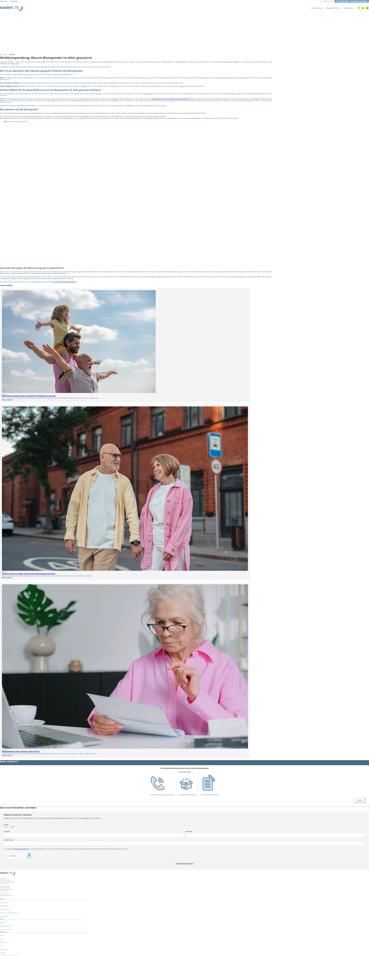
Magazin (2, 922)
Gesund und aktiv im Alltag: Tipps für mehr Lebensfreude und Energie (28, 574)
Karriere (2, 939)
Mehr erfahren (7, 400)
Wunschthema (183, 772)
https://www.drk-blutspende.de (65, 282)
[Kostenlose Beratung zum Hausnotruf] (157, 783)
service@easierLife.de (360, 1)
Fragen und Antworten (6, 929)
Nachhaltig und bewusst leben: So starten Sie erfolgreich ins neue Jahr (29, 396)
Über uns (2, 935)
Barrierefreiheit (4, 949)
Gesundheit (12, 54)
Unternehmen (347, 8)
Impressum (3, 953)
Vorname (7, 831)
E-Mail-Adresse (9, 840)
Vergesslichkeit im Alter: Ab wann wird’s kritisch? (21, 752)
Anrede (6, 824)
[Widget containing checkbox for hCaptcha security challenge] (18, 855)
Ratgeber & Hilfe (333, 8)
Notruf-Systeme (316, 8)
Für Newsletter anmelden (184, 864)
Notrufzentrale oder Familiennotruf (9, 913)
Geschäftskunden (14, 1)
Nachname (188, 831)
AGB (1, 946)
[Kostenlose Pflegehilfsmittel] (186, 783)
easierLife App (4, 906)
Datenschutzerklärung (21, 849)
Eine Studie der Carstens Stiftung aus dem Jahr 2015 (171, 99)
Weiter (359, 800)
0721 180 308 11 (344, 1)
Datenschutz (3, 942)
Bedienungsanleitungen (6, 926)
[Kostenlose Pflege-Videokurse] (207, 783)
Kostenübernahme (5, 909)
